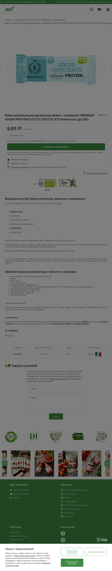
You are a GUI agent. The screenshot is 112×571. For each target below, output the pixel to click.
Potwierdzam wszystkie (72, 563)
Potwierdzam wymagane (72, 552)
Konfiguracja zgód (96, 552)
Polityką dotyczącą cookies (25, 556)
